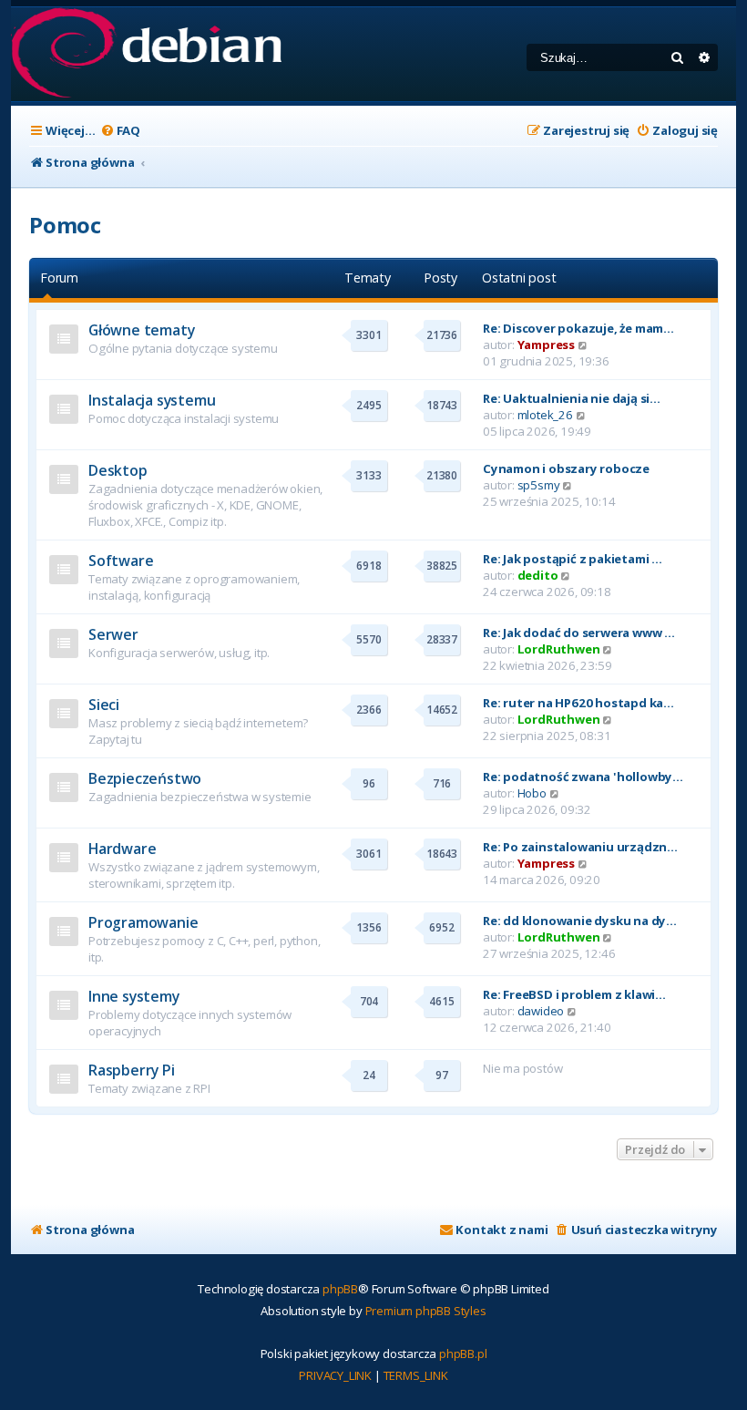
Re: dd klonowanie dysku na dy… (580, 920)
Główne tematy (141, 330)
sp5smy (538, 485)
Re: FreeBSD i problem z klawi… (574, 994)
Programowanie (143, 922)
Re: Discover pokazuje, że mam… (578, 328)
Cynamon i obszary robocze (566, 468)
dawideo (541, 1011)
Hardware (122, 849)
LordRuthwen (558, 649)
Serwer (113, 634)
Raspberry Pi (131, 1070)
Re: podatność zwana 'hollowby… (583, 776)
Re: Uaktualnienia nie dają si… (571, 398)
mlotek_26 (545, 415)
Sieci (103, 705)
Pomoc (65, 225)
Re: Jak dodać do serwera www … (579, 632)
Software (120, 561)
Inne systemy (133, 996)
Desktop (118, 470)
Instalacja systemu (151, 400)
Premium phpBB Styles (425, 1310)
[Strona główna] (146, 54)
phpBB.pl (462, 1353)
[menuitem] (120, 131)
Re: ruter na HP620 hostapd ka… (578, 703)
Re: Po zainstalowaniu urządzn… (580, 847)
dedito (537, 575)
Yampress (546, 344)
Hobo (532, 793)
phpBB (340, 1289)
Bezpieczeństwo (144, 778)
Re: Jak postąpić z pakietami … (572, 559)
